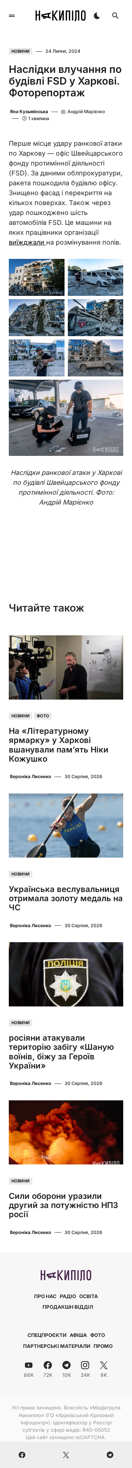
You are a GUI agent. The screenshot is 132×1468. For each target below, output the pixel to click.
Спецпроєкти (46, 1335)
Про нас (45, 1296)
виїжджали (27, 242)
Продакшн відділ (68, 1307)
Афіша (78, 1335)
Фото (43, 716)
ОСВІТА (88, 1296)
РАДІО (68, 1296)
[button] (11, 15)
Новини (20, 51)
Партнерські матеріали (56, 1346)
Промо (103, 1346)
